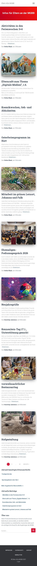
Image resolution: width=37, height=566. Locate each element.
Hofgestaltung (9, 439)
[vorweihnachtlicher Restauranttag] (18, 368)
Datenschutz (19, 550)
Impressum (9, 550)
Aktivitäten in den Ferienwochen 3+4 (13, 495)
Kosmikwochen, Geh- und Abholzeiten (14, 502)
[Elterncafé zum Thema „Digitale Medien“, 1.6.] (18, 64)
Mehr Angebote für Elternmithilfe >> (12, 486)
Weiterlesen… (11, 43)
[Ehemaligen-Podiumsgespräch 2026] (18, 233)
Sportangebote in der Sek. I (10, 480)
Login (18, 561)
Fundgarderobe (7, 474)
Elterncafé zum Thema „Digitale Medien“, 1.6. (16, 498)
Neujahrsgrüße (10, 304)
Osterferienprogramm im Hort (11, 506)
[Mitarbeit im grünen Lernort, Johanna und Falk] (18, 178)
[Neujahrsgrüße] (18, 288)
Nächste (25, 464)
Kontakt (28, 550)
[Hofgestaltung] (18, 422)
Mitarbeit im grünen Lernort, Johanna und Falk (16, 509)
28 (19, 464)
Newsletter (18, 555)
